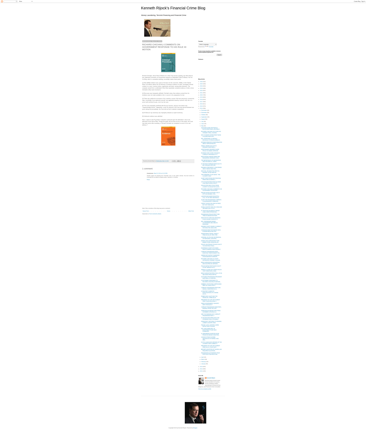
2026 (201, 81)
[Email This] (173, 161)
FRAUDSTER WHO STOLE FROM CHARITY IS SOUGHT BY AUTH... (210, 186)
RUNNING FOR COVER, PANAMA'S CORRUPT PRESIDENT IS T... (210, 153)
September (204, 117)
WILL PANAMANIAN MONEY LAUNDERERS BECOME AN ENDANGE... (209, 223)
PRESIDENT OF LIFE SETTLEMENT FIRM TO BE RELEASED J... (210, 300)
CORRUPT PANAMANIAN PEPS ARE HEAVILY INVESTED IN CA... (211, 288)
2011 (201, 371)
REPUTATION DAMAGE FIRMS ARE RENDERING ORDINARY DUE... (210, 157)
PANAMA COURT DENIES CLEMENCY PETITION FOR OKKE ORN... (211, 227)
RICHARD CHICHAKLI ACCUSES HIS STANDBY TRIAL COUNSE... (211, 132)
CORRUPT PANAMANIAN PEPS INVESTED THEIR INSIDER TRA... (210, 252)
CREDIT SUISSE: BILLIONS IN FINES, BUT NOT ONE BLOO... (211, 204)
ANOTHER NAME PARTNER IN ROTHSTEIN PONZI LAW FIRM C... (211, 128)
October (203, 114)
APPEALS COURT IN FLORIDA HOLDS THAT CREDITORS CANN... (211, 270)
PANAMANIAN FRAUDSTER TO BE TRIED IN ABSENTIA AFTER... (210, 215)
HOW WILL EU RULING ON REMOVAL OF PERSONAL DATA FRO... (211, 238)
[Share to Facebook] (178, 161)
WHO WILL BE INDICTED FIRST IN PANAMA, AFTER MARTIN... (210, 171)
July (202, 121)
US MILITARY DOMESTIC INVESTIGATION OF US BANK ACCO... (209, 293)
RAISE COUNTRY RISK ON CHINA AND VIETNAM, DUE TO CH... (211, 207)
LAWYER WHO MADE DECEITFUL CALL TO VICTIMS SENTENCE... (210, 197)
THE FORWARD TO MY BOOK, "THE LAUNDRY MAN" (210, 175)
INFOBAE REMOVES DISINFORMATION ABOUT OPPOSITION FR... (211, 143)
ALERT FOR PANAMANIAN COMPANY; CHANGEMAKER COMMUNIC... (211, 200)
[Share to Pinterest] (180, 161)
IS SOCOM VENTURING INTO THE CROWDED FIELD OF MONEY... (210, 318)
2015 (201, 106)
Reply (148, 179)
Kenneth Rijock (211, 378)
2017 (201, 101)
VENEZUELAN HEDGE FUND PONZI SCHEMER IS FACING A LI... (210, 311)
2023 (201, 88)
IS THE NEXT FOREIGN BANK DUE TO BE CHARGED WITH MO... (211, 164)
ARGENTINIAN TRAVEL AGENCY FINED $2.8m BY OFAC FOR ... (210, 234)
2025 (201, 84)
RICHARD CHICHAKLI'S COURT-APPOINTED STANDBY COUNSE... (211, 259)
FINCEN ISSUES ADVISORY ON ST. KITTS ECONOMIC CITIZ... (210, 193)
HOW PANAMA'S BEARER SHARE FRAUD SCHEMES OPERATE (210, 150)
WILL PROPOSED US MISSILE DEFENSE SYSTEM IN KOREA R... (211, 139)
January (203, 364)
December (204, 110)
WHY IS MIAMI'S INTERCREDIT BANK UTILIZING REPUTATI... (211, 135)
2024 (201, 86)
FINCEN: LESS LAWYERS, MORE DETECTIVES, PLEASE (210, 325)
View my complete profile (204, 389)
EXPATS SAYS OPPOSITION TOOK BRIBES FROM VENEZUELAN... (210, 241)
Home (168, 211)
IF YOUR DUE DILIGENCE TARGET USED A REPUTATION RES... (210, 211)
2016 (201, 104)
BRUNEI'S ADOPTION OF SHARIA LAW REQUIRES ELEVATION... (211, 350)
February (203, 361)
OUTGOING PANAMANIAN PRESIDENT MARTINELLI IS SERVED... (211, 277)
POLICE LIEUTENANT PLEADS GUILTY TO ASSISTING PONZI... (211, 245)
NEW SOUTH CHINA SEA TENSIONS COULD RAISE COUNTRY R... (210, 218)
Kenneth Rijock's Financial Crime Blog (173, 8)
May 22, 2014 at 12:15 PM (160, 173)
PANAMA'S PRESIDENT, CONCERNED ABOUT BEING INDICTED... (211, 168)
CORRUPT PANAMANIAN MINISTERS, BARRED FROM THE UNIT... (211, 307)
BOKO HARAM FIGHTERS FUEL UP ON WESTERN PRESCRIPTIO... (211, 274)
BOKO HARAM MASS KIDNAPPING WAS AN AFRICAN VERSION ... (210, 263)
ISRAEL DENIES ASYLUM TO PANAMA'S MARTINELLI (209, 146)
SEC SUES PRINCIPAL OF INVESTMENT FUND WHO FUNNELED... (208, 330)
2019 (201, 97)
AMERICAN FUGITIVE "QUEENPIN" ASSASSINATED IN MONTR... (210, 256)
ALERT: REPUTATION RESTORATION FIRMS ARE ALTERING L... (211, 179)
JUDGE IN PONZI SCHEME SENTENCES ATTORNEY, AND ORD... (210, 339)
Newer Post (146, 211)
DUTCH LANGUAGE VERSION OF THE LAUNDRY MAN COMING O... (211, 343)
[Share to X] (176, 161)
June (202, 123)
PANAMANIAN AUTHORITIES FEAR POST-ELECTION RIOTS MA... (210, 353)
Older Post (191, 211)
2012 (201, 369)
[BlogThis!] (175, 161)
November (204, 112)
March (203, 359)
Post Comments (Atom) (155, 214)
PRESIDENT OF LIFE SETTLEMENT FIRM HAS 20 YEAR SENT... (210, 346)
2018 (201, 99)
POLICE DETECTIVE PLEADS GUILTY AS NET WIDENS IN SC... (211, 266)
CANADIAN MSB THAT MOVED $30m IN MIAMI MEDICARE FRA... (211, 230)
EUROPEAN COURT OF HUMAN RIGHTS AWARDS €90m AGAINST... (211, 248)
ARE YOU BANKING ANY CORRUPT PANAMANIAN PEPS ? (210, 315)
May (202, 126)
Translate (211, 46)
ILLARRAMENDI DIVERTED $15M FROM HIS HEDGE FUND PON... (210, 334)
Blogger (195, 428)
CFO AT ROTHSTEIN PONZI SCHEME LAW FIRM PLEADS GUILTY (211, 182)
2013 (201, 366)
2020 (201, 95)
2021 (201, 92)
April (202, 357)
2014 (201, 108)
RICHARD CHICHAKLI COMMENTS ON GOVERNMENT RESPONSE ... (211, 189)
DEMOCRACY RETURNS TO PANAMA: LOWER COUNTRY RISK (211, 322)
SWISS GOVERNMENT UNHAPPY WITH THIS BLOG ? (210, 304)
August (203, 119)
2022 (201, 90)
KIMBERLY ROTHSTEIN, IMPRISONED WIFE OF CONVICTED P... (211, 284)
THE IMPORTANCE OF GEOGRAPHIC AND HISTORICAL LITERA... (211, 161)
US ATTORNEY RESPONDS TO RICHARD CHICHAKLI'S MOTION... (211, 281)
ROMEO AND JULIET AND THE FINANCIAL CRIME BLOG (209, 297)
